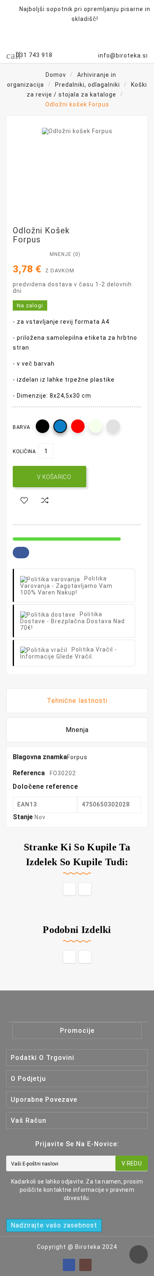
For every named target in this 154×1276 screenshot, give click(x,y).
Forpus (77, 757)
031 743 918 (34, 55)
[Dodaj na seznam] (24, 501)
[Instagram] (85, 1265)
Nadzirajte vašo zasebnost (54, 1225)
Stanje (23, 817)
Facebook (21, 552)
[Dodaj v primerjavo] (44, 501)
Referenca (29, 773)
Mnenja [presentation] (77, 730)
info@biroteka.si (123, 55)
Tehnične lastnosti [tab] (77, 701)
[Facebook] (69, 1265)
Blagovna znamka (40, 757)
